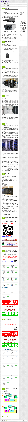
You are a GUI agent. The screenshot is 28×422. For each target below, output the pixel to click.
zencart (21, 21)
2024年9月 (21, 34)
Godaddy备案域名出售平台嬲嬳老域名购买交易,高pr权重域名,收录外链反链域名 (11, 218)
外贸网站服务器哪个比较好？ (10, 66)
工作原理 (22, 26)
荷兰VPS (25, 29)
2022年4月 (21, 37)
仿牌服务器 (21, 22)
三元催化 (23, 21)
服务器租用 (22, 28)
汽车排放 (25, 28)
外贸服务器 (23, 25)
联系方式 (15, 3)
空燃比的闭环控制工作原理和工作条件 (11, 389)
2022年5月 (21, 36)
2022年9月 (21, 35)
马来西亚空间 (22, 31)
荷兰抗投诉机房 (23, 30)
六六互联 (6, 420)
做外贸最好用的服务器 (9, 41)
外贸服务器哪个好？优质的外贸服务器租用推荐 (11, 8)
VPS (24, 20)
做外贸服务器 (7, 123)
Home (2, 3)
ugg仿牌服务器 (22, 20)
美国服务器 (22, 29)
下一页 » (7, 416)
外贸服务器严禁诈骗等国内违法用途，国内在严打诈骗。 (11, 319)
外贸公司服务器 (8, 173)
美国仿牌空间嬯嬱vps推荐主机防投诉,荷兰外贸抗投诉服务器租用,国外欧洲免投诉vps (11, 251)
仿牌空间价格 (12, 3)
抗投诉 (25, 26)
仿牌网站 (22, 23)
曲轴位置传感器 (22, 27)
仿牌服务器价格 (8, 3)
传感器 (24, 23)
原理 (20, 24)
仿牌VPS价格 (5, 3)
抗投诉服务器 (23, 27)
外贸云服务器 (7, 95)
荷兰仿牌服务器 (21, 30)
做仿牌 (23, 24)
